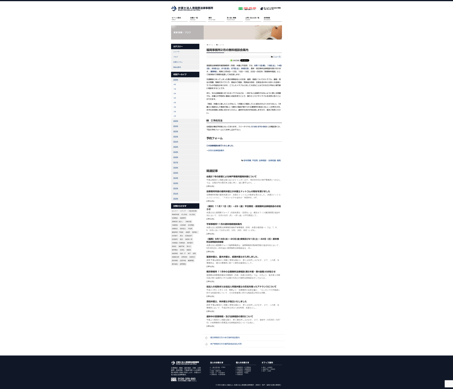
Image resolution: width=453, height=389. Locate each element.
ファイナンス (215, 369)
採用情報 (267, 18)
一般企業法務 (192, 211)
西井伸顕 (175, 260)
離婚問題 (191, 260)
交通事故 (175, 218)
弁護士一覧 (194, 18)
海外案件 (190, 243)
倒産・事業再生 (216, 371)
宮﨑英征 (175, 228)
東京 (181, 235)
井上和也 (184, 214)
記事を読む (210, 186)
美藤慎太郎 (175, 257)
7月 (175, 89)
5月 (175, 98)
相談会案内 (177, 67)
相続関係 (175, 253)
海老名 (174, 246)
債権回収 (214, 374)
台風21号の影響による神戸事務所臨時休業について (231, 176)
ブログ (175, 57)
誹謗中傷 (183, 260)
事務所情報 (175, 214)
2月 (175, 111)
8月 (175, 84)
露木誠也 (175, 264)
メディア (183, 211)
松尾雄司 (175, 239)
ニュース (277, 57)
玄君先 (182, 250)
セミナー (175, 211)
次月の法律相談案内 (216, 150)
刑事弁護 (188, 221)
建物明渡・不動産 (177, 232)
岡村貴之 (183, 228)
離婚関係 (248, 369)
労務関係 (175, 225)
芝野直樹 (184, 257)
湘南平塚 (181, 246)
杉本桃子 (175, 235)
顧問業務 (183, 264)
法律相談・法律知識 (267, 160)
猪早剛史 (175, 250)
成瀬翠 (188, 232)
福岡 (279, 160)
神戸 (189, 253)
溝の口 (189, 246)
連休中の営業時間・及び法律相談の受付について (229, 316)
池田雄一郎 (188, 239)
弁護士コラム (177, 62)
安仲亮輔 (247, 160)
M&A (223, 367)
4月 (175, 102)
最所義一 (195, 232)
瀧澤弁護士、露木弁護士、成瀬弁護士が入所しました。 (233, 257)
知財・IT (182, 253)
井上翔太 (192, 214)
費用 (212, 18)
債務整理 (183, 218)
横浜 (181, 239)
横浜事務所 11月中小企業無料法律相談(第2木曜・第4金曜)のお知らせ (241, 272)
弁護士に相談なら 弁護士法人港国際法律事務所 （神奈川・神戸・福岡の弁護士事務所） (251, 385)
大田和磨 (183, 225)
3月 (175, 107)
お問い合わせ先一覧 (252, 18)
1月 (175, 116)
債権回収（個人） (177, 221)
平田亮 (255, 160)
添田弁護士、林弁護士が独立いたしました (226, 301)
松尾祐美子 (188, 235)
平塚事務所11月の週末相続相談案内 (224, 224)
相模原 (189, 250)
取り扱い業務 (231, 18)
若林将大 (192, 257)
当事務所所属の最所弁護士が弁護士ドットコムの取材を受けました (238, 191)
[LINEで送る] (235, 61)
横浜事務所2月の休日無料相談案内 (225, 337)
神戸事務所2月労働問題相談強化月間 (226, 344)
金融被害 (248, 371)
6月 (175, 93)
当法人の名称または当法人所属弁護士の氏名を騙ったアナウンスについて (241, 287)
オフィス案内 (176, 18)
